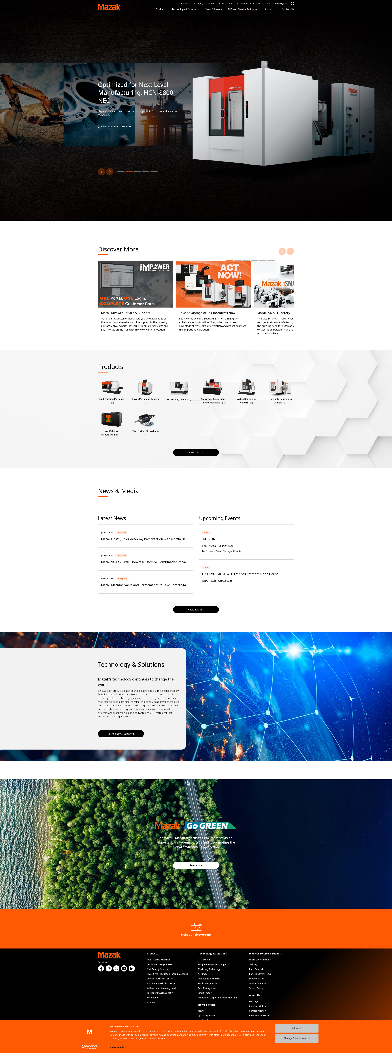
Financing (198, 3)
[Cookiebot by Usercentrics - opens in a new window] (89, 1047)
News (201, 1010)
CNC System (204, 959)
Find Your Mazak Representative (244, 3)
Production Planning (208, 983)
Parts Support (256, 969)
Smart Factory (205, 992)
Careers (185, 3)
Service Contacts (257, 983)
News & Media (207, 1004)
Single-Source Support (260, 959)
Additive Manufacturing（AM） (162, 988)
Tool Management (207, 988)
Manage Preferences (295, 1038)
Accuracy (202, 973)
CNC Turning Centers (157, 969)
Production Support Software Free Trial (217, 997)
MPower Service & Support (243, 9)
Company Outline (257, 1006)
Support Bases (256, 978)
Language (279, 3)
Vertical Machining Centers (160, 978)
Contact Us (288, 9)
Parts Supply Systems (260, 973)
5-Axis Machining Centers (159, 964)
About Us (270, 9)
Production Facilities (259, 1015)
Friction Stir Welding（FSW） (161, 992)
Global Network (292, 3)
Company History (257, 1010)
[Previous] (101, 171)
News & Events (213, 9)
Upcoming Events (206, 1015)
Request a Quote (215, 3)
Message (253, 1001)
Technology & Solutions (185, 9)
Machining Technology (209, 969)
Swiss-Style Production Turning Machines (167, 973)
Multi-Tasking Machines (158, 959)
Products (160, 9)
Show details (117, 1047)
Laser (267, 3)
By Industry (152, 1002)
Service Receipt (256, 988)
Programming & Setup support (213, 964)
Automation (153, 997)
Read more (196, 865)
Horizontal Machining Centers (162, 983)
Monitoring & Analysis (209, 978)
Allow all (296, 1028)
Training (253, 964)
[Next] (109, 171)
